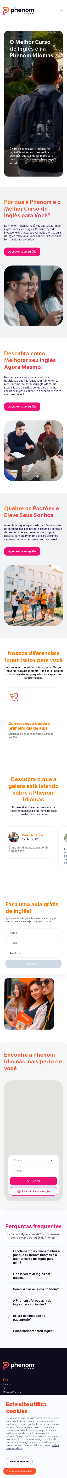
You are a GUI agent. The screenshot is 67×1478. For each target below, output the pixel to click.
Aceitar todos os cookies (19, 1471)
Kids (5, 1388)
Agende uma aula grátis (22, 251)
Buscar (36, 1181)
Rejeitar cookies (19, 1461)
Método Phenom (12, 1392)
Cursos (7, 1384)
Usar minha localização (36, 1191)
